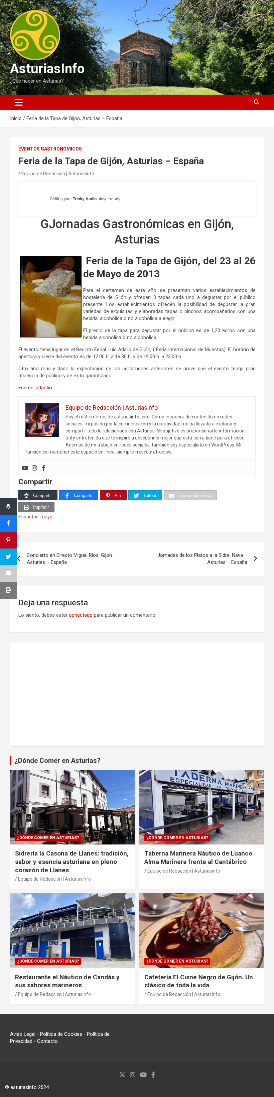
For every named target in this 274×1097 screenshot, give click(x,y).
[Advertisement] (137, 694)
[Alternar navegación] (19, 102)
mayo (46, 516)
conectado (81, 615)
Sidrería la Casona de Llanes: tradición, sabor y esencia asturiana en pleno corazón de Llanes (72, 862)
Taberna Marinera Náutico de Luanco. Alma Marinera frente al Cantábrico (199, 858)
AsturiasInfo (47, 69)
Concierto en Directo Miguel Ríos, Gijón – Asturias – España (71, 558)
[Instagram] (34, 468)
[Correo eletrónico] (8, 573)
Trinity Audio (85, 199)
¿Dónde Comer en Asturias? (58, 761)
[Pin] (8, 540)
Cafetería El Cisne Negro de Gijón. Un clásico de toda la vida (198, 981)
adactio (43, 388)
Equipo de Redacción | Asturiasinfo (57, 173)
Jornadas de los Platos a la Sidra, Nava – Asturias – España (202, 558)
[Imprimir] (8, 590)
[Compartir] (8, 506)
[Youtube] (25, 468)
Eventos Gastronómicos (50, 149)
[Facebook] (44, 468)
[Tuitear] (8, 556)
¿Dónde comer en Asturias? (48, 837)
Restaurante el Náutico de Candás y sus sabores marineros (67, 981)
